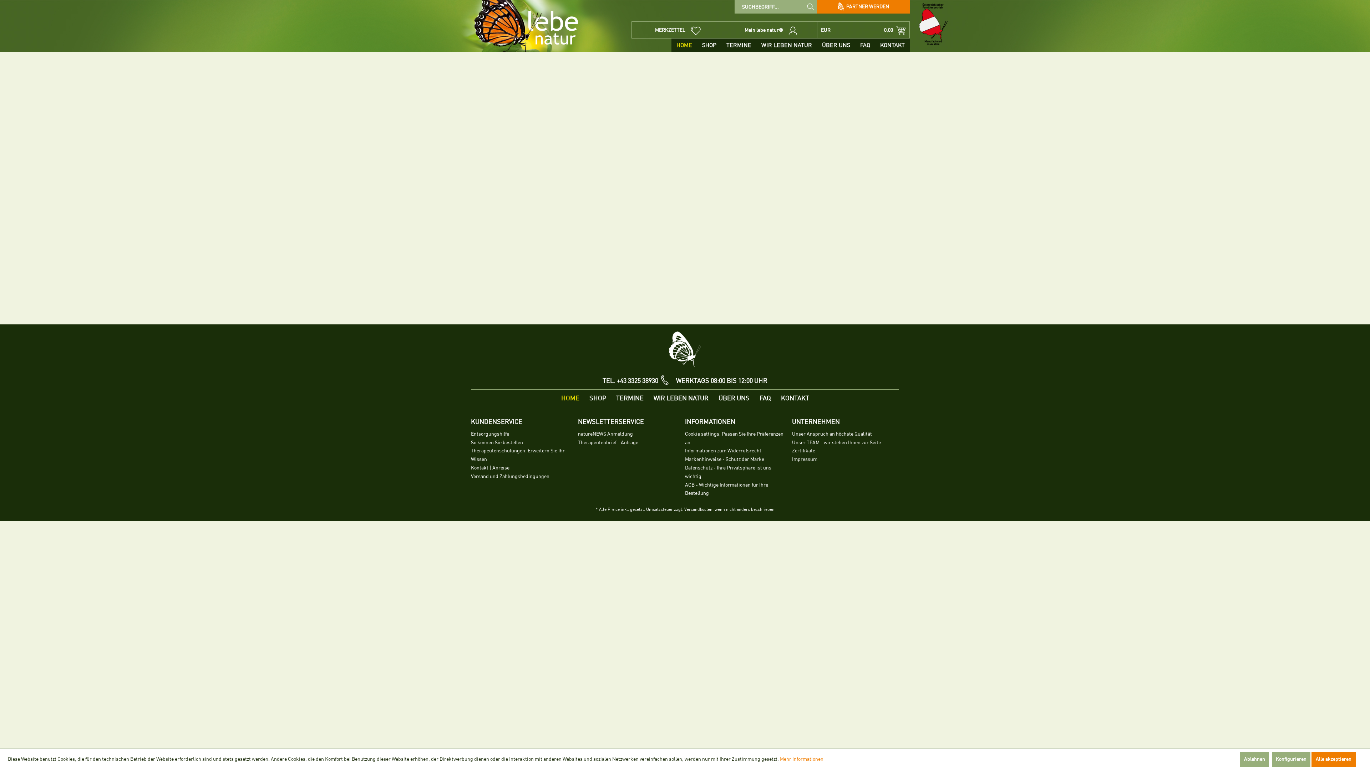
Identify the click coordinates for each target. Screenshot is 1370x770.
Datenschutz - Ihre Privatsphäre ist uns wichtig (728, 472)
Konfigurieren (1291, 759)
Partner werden (867, 6)
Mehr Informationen (801, 759)
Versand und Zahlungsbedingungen (510, 476)
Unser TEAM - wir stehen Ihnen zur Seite (836, 442)
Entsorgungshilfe (490, 434)
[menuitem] (776, 7)
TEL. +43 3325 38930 (630, 380)
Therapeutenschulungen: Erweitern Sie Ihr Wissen (518, 455)
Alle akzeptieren (1333, 759)
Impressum (804, 459)
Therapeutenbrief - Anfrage (608, 442)
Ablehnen (1254, 759)
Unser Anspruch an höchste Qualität (832, 434)
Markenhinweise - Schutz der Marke (724, 459)
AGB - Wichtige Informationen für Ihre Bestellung (726, 489)
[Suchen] (810, 6)
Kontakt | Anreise (490, 468)
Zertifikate (803, 450)
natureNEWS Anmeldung (605, 434)
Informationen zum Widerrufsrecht (723, 450)
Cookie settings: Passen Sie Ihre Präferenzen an (734, 438)
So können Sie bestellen (497, 442)
